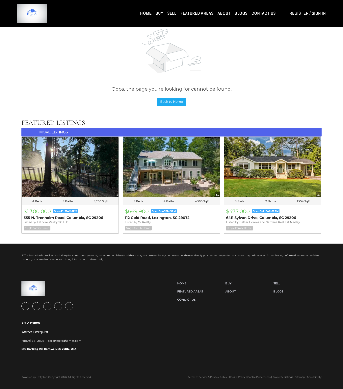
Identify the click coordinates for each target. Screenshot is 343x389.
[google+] (69, 306)
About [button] (224, 13)
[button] (32, 13)
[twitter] (47, 306)
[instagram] (58, 306)
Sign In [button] (319, 13)
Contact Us (263, 13)
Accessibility (314, 376)
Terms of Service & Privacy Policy (207, 376)
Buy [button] (159, 13)
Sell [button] (171, 13)
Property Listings (283, 376)
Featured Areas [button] (197, 13)
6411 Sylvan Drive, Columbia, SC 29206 (261, 218)
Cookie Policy (237, 376)
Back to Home (171, 102)
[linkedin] (36, 306)
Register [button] (299, 13)
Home (145, 13)
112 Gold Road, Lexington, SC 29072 (157, 218)
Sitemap (300, 376)
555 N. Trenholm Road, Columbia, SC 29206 (63, 218)
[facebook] (25, 306)
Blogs (241, 13)
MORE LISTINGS (53, 132)
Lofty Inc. (42, 376)
